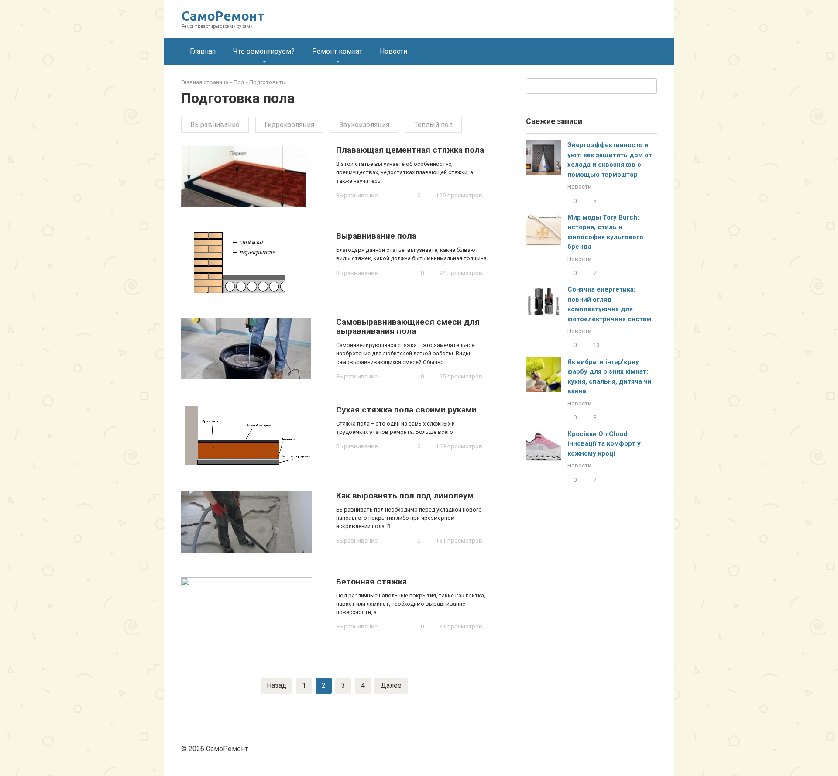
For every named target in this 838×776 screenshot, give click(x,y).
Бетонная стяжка (371, 582)
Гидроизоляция (289, 124)
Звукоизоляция (364, 124)
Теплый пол (433, 124)
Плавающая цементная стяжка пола (410, 150)
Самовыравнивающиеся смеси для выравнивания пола (408, 326)
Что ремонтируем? (264, 51)
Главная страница (204, 82)
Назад (276, 685)
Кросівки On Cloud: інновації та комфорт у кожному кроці (604, 443)
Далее (391, 685)
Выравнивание (215, 124)
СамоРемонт (223, 15)
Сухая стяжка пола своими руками (406, 410)
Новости (393, 51)
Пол (239, 82)
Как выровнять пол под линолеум (405, 496)
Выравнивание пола (376, 236)
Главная (203, 51)
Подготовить (267, 82)
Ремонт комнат (337, 51)
